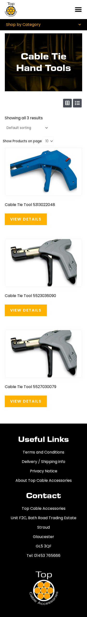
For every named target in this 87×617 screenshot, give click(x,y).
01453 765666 (47, 555)
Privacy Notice (43, 471)
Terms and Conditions (43, 452)
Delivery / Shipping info (43, 461)
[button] (78, 9)
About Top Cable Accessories (43, 480)
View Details (26, 219)
